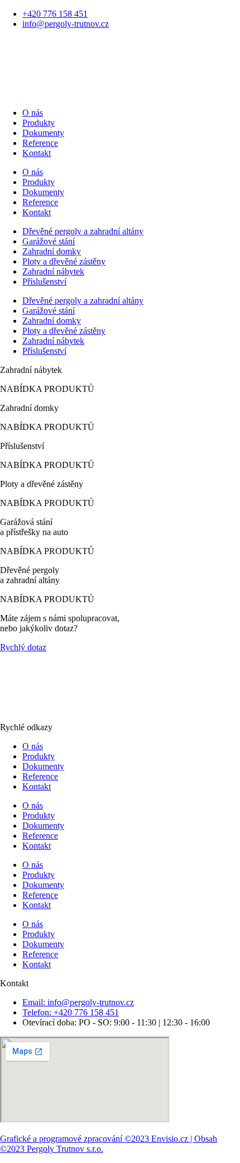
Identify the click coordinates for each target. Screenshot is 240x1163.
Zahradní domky (51, 251)
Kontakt (36, 153)
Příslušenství (44, 281)
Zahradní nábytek (53, 271)
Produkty (38, 122)
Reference (40, 143)
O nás (32, 112)
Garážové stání (48, 241)
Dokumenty (43, 133)
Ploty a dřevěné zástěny (63, 261)
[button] (47, 389)
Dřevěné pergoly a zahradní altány (82, 231)
